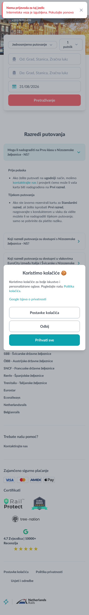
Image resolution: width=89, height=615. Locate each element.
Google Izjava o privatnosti (27, 299)
